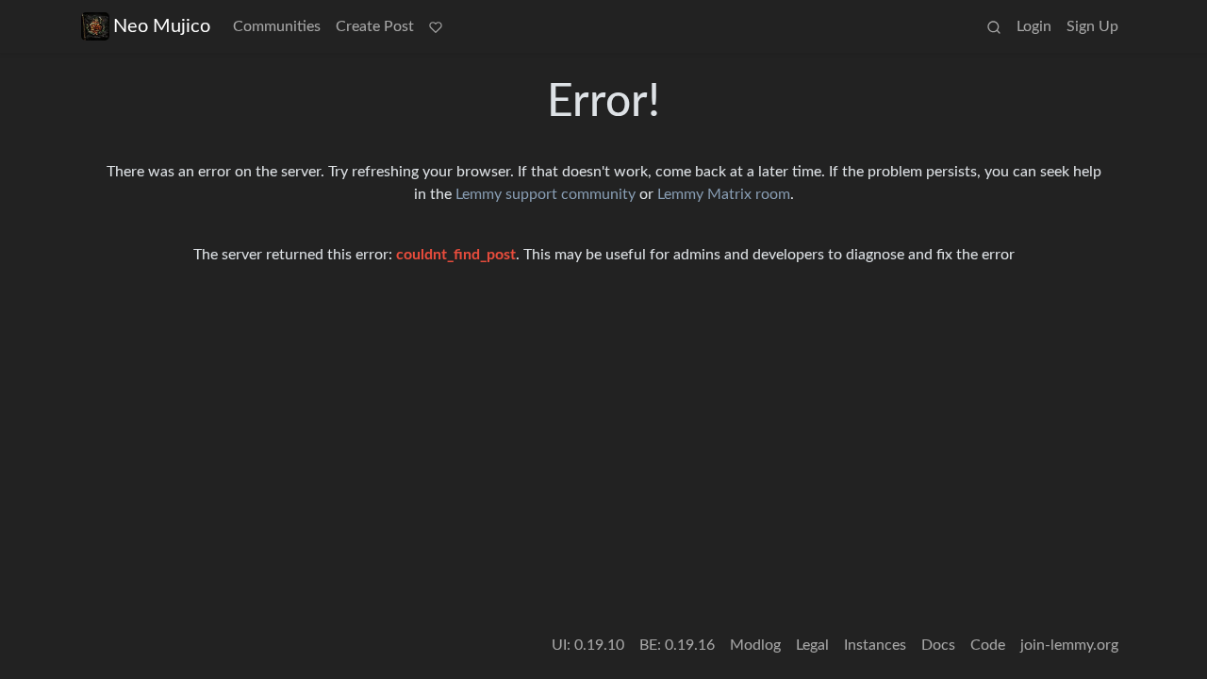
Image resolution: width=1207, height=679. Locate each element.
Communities (277, 26)
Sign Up (1092, 26)
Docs (938, 645)
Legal (812, 645)
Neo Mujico (161, 26)
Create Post (375, 26)
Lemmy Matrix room (723, 194)
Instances (875, 645)
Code (987, 645)
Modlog (755, 645)
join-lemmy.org (1069, 645)
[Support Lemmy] (436, 26)
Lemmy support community (545, 194)
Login (1034, 26)
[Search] (994, 26)
